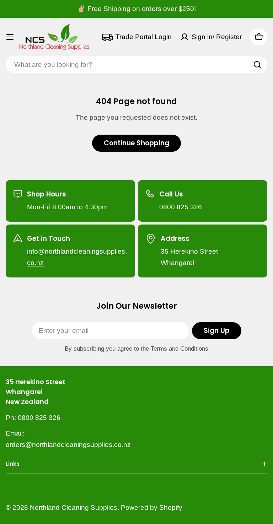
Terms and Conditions (179, 348)
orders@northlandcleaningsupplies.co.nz (68, 444)
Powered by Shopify (151, 507)
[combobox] (136, 64)
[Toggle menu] (10, 37)
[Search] (257, 64)
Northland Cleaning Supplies (73, 507)
